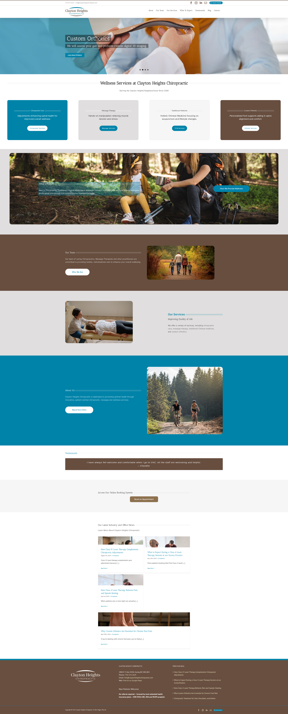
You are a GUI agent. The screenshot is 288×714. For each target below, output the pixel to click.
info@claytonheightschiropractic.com (86, 3)
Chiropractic (115, 555)
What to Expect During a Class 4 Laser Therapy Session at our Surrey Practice (197, 681)
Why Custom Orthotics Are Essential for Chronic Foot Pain (126, 631)
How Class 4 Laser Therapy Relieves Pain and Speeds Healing (197, 688)
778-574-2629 (130, 675)
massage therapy (180, 329)
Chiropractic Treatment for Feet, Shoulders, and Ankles (194, 698)
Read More (104, 568)
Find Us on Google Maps (132, 680)
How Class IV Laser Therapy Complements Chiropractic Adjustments (195, 673)
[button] (141, 479)
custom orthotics (179, 332)
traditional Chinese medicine (201, 329)
